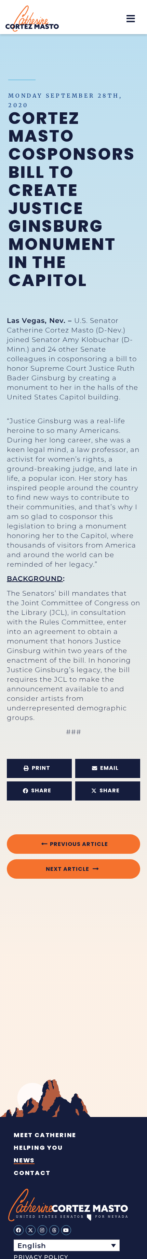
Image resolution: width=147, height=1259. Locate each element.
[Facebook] (19, 1230)
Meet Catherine (45, 1135)
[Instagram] (43, 1230)
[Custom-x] (31, 1230)
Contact (32, 1173)
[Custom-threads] (54, 1230)
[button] (131, 19)
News (24, 1160)
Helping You (38, 1147)
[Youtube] (66, 1230)
